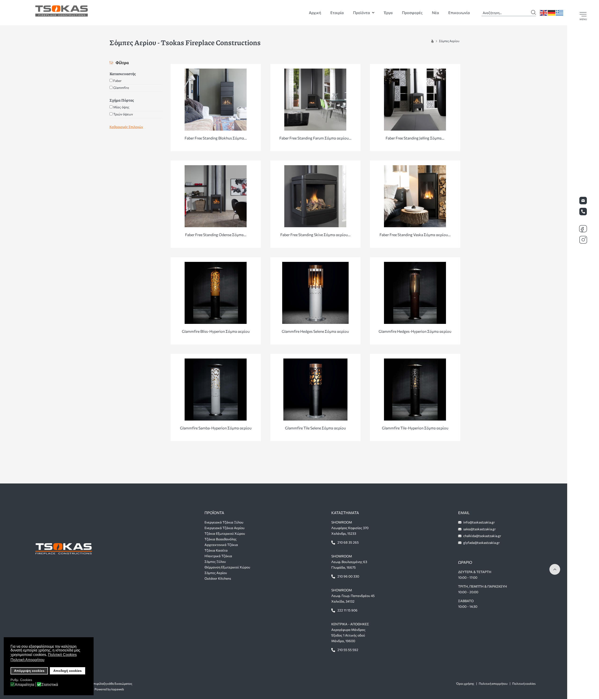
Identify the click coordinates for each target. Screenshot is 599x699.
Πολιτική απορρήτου (493, 683)
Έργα (388, 12)
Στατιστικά (49, 685)
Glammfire (121, 88)
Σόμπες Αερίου (216, 573)
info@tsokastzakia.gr (479, 522)
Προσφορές (412, 12)
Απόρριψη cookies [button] (29, 671)
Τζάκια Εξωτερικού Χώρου (225, 533)
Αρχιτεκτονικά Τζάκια (221, 545)
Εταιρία (337, 12)
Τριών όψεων (123, 114)
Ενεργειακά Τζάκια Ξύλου (224, 522)
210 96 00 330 (348, 576)
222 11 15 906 (347, 610)
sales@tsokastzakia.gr (479, 529)
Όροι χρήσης (465, 683)
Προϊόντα (361, 12)
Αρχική (315, 12)
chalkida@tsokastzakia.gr (482, 536)
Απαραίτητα (24, 685)
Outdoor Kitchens (218, 578)
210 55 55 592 (347, 650)
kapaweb (117, 689)
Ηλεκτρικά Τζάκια (218, 556)
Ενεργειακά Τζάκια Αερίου (225, 528)
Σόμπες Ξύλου (215, 562)
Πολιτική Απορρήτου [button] (27, 660)
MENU (583, 19)
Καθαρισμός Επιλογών (126, 127)
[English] (544, 12)
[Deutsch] (552, 12)
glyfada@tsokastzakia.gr (481, 543)
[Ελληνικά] (560, 12)
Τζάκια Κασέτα (216, 550)
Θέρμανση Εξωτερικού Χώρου (227, 567)
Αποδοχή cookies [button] (67, 671)
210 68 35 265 (348, 542)
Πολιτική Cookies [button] (62, 655)
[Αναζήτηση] (533, 11)
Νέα (435, 12)
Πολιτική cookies (524, 683)
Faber (117, 81)
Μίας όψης (121, 107)
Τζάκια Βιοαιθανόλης (221, 539)
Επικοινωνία (459, 12)
